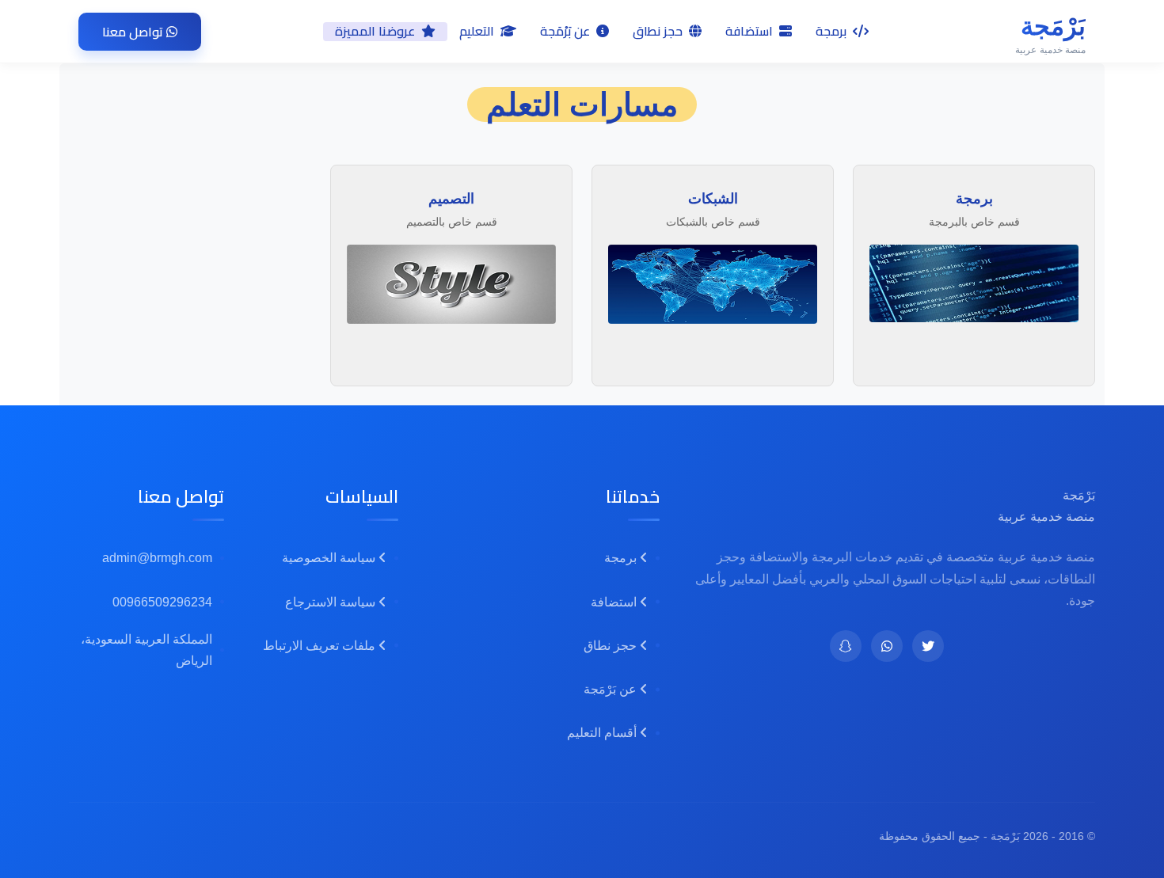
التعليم (478, 31)
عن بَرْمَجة (566, 31)
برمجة (833, 31)
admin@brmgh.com (157, 557)
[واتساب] (887, 646)
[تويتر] (928, 646)
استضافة (750, 31)
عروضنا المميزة (376, 31)
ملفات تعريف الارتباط (320, 645)
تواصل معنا (134, 32)
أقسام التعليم (603, 732)
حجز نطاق (659, 31)
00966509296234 (162, 602)
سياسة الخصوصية (330, 557)
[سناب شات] (846, 646)
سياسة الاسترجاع (331, 602)
